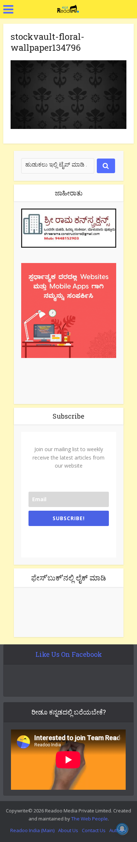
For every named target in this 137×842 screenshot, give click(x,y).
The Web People (89, 818)
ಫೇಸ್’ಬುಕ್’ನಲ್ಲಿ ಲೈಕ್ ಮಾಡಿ (68, 577)
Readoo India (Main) (32, 830)
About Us (68, 830)
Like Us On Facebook (68, 654)
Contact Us (94, 830)
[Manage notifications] (122, 829)
